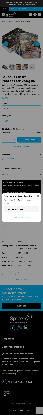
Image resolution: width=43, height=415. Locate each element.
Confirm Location (21, 217)
